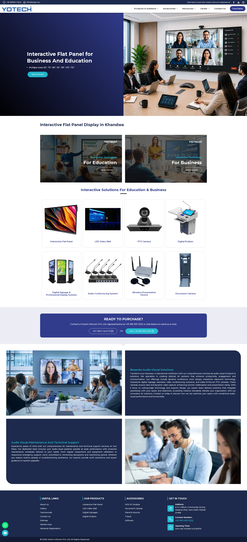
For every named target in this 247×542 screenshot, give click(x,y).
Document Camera (185, 293)
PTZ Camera (144, 241)
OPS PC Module (132, 504)
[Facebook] (234, 2)
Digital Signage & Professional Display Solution (61, 293)
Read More (161, 74)
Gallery (43, 508)
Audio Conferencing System (103, 293)
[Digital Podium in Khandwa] (185, 217)
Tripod (128, 516)
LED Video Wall (103, 241)
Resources (187, 8)
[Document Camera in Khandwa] (185, 269)
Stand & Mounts (132, 512)
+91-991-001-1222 (184, 520)
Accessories (169, 8)
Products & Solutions (145, 8)
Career (203, 8)
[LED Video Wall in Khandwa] (102, 217)
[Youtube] (238, 2)
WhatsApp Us (33, 2)
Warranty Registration (50, 528)
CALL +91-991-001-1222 (140, 331)
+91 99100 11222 (13, 2)
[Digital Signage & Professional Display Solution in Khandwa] (61, 269)
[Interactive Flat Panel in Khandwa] (61, 217)
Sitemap (44, 520)
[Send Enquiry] (5, 533)
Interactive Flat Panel (61, 241)
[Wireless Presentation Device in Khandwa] (144, 269)
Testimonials (46, 512)
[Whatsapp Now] (5, 525)
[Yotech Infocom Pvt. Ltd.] (17, 8)
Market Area (46, 524)
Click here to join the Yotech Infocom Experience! (208, 2)
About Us (44, 504)
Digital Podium (185, 241)
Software (129, 520)
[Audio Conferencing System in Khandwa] (102, 269)
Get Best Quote (101, 331)
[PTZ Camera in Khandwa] (144, 217)
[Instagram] (243, 2)
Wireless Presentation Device (144, 293)
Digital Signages (90, 512)
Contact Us (220, 8)
